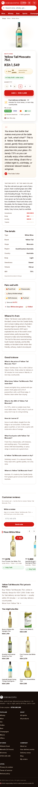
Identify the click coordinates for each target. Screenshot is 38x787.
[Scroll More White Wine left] (29, 531)
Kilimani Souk (5, 746)
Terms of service (6, 770)
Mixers (2, 735)
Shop (4, 18)
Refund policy (5, 773)
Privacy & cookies (6, 767)
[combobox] (19, 8)
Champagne (4, 731)
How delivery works (27, 749)
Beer (18, 13)
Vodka (2, 725)
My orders (24, 759)
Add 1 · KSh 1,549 (19, 93)
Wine (3, 13)
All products (24, 718)
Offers (2, 738)
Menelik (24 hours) (7, 749)
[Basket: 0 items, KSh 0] (34, 3)
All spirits (23, 715)
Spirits (24, 13)
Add (20, 538)
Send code (19, 524)
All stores (3, 753)
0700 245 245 (16, 707)
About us (23, 746)
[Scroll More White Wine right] (34, 531)
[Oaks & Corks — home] (10, 2)
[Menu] (29, 3)
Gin (1, 722)
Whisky (10, 13)
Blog (21, 756)
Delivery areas (25, 753)
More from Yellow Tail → (11, 603)
